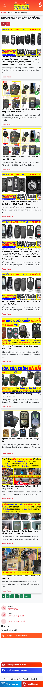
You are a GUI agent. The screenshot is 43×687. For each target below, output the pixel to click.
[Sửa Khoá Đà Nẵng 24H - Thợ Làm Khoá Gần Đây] (21, 5)
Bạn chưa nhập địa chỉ (16, 621)
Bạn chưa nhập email (16, 616)
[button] (4, 5)
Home (3, 13)
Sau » (27, 596)
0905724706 (13, 609)
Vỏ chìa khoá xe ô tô (9, 630)
